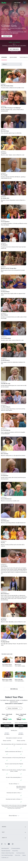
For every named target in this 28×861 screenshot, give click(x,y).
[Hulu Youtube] (10, 843)
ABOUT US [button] (4, 837)
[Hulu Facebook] (3, 843)
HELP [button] (3, 832)
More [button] (9, 29)
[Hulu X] (6, 843)
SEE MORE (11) (14, 689)
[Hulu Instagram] (12, 843)
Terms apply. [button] (24, 805)
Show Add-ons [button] (13, 815)
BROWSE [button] (4, 826)
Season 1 (5, 64)
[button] (4, 57)
